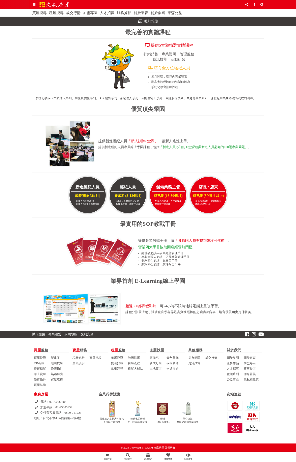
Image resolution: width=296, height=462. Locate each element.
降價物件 (57, 368)
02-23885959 (63, 407)
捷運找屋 (40, 368)
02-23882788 (57, 401)
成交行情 (73, 13)
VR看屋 (39, 363)
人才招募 (107, 13)
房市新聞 (194, 357)
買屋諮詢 (40, 385)
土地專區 (156, 368)
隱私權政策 (251, 379)
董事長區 (250, 368)
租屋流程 (134, 363)
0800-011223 (73, 412)
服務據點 (124, 13)
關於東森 (141, 13)
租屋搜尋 (56, 13)
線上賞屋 (40, 374)
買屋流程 (57, 379)
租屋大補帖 (135, 368)
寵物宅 (154, 357)
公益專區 (233, 379)
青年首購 (173, 357)
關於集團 (158, 13)
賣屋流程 (95, 357)
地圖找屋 (57, 363)
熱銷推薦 (57, 374)
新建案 (55, 357)
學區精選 (173, 363)
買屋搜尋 (39, 13)
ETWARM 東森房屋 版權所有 (158, 447)
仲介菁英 (250, 374)
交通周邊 (173, 368)
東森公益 (175, 13)
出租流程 (117, 368)
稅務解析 (78, 357)
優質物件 (40, 379)
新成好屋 (156, 363)
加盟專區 (90, 13)
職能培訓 (233, 374)
